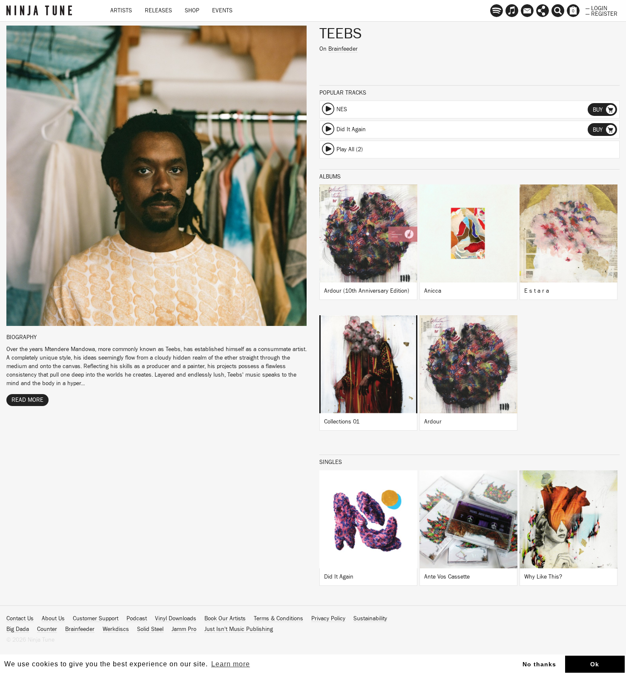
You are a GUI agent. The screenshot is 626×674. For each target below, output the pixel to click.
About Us (53, 619)
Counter (47, 629)
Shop (192, 11)
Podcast (136, 619)
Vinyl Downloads (175, 619)
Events (222, 11)
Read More (27, 400)
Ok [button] (594, 664)
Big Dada (17, 629)
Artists (121, 11)
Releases (158, 11)
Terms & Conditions (278, 619)
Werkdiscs (116, 629)
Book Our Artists (225, 619)
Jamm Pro (184, 629)
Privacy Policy (328, 619)
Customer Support (95, 619)
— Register (601, 13)
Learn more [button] (230, 664)
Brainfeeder (343, 49)
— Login (596, 8)
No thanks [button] (539, 664)
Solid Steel (150, 629)
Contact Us (20, 619)
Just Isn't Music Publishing (238, 629)
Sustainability (370, 619)
